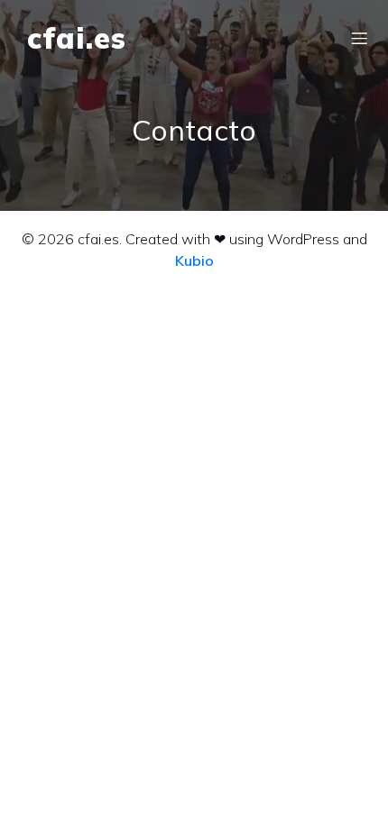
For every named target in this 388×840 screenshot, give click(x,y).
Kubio (194, 260)
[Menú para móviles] (359, 38)
